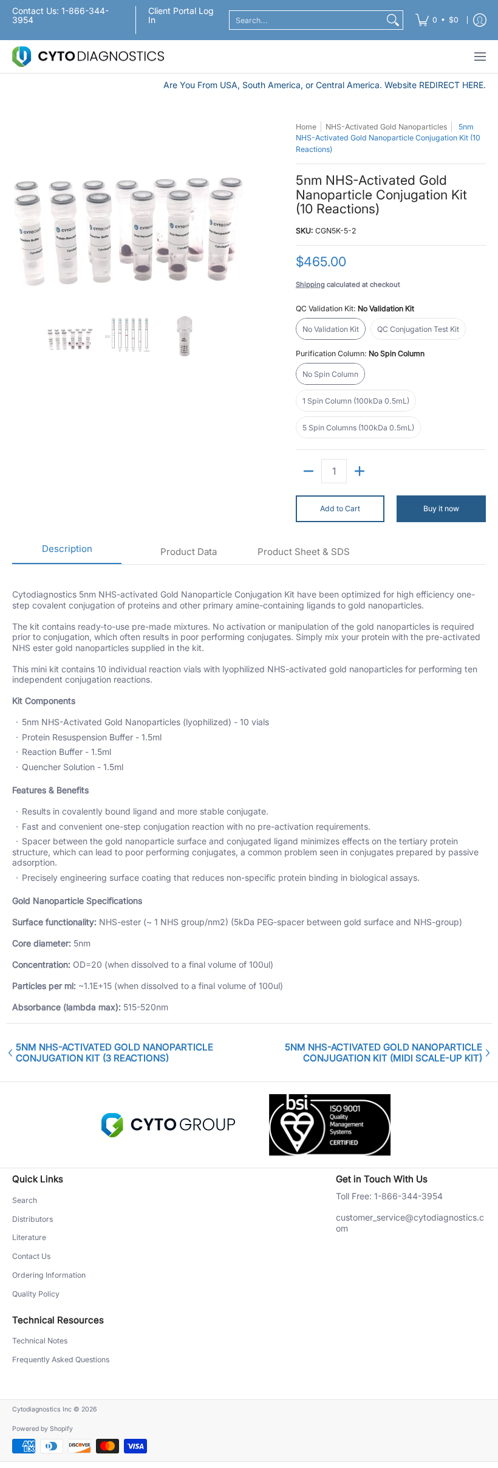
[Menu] (479, 57)
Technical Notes (39, 1340)
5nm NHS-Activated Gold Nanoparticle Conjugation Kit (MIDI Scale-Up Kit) (383, 1052)
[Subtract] (308, 471)
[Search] (393, 20)
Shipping (310, 284)
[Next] (234, 210)
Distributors (32, 1219)
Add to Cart (340, 508)
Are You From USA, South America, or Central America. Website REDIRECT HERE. (324, 85)
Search (24, 1200)
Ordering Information (49, 1275)
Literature (29, 1237)
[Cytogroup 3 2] (168, 1125)
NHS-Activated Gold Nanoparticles (386, 126)
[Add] (359, 471)
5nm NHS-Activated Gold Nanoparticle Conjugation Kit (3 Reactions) (114, 1052)
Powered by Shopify (42, 1429)
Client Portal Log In (181, 15)
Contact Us (31, 1256)
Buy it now (441, 508)
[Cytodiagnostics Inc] (88, 57)
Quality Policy (36, 1293)
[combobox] (306, 20)
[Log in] (480, 20)
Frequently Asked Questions (60, 1359)
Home (306, 126)
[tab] (66, 553)
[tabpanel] (249, 793)
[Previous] (20, 210)
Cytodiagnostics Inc (42, 1409)
